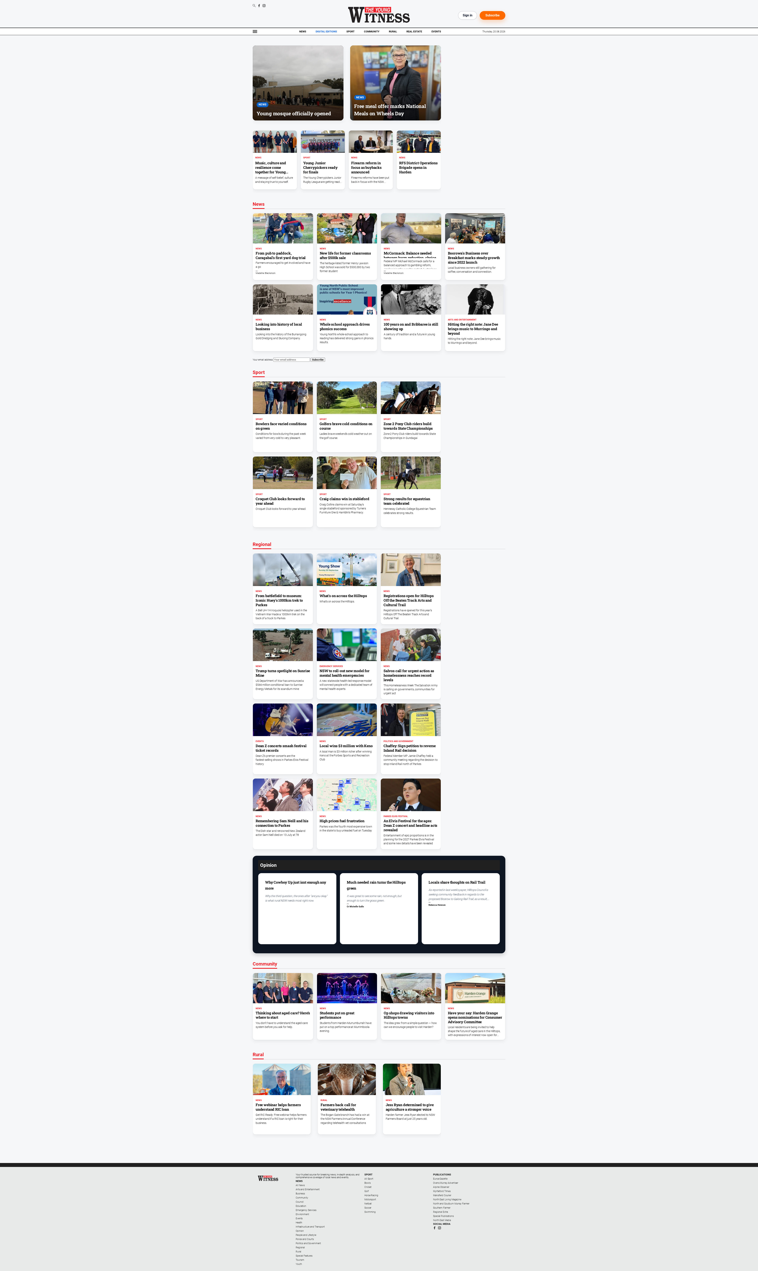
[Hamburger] (255, 31)
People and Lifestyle (306, 1235)
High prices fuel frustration (342, 820)
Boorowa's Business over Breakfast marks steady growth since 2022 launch (474, 258)
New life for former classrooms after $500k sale (345, 255)
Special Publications (443, 1216)
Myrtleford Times (442, 1191)
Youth (299, 1264)
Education (301, 1206)
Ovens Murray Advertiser (445, 1183)
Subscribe (492, 15)
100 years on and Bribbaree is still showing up (411, 326)
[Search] (254, 6)
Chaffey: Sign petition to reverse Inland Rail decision (410, 748)
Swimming (370, 1212)
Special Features (304, 1255)
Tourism (300, 1260)
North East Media (442, 1220)
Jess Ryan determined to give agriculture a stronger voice (410, 1107)
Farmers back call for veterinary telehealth (338, 1107)
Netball (368, 1203)
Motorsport (370, 1199)
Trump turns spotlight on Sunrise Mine (283, 673)
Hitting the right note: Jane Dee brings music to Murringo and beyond (473, 329)
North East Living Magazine (447, 1199)
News (302, 31)
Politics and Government (398, 741)
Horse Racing (371, 1195)
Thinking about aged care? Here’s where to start (283, 1015)
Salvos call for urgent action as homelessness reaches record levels (409, 675)
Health (299, 1222)
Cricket (367, 1187)
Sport (350, 31)
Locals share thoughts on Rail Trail (457, 882)
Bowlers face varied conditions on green (281, 426)
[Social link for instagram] (264, 5)
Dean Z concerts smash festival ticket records (281, 748)
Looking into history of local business (279, 326)
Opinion (300, 1231)
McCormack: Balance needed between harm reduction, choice (410, 255)
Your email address (263, 359)
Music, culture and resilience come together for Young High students (270, 170)
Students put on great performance (337, 1015)
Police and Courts (305, 1239)
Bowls (367, 1183)
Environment (302, 1214)
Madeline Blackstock (265, 273)
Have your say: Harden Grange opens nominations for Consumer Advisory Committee (475, 1017)
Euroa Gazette (440, 1178)
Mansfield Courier (442, 1195)
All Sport (368, 1178)
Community (371, 31)
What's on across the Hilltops (343, 595)
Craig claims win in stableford (344, 498)
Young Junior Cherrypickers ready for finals (320, 167)
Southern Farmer (441, 1207)
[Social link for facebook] (259, 5)
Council (300, 1202)
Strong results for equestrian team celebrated (407, 501)
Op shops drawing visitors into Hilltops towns (409, 1015)
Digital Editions (326, 31)
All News (300, 1185)
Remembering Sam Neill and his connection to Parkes (282, 823)
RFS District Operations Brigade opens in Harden (418, 167)
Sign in (467, 15)
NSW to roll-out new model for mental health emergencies (345, 673)
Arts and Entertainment (462, 319)
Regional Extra (440, 1212)
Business (300, 1193)
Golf (366, 1191)
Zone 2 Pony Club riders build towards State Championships (408, 426)
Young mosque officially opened (294, 113)
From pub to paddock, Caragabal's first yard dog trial (281, 255)
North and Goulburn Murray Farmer (451, 1203)
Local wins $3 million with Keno (346, 745)
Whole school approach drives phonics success (345, 326)
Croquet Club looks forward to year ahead (280, 501)
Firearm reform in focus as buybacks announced (366, 167)
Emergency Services (331, 666)
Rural (393, 31)
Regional (300, 1247)
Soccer (367, 1207)
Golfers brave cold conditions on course (346, 426)
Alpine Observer (441, 1187)
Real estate (414, 31)
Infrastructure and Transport (310, 1226)
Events (436, 31)
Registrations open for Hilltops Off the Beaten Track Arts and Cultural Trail (408, 600)
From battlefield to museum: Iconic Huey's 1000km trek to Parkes (279, 600)
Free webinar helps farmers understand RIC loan (278, 1107)
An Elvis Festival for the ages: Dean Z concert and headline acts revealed (410, 825)
